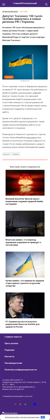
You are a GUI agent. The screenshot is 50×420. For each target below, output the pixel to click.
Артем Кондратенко (10, 11)
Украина (9, 77)
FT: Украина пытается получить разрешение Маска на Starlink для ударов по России (23, 324)
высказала (31, 137)
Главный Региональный (25, 3)
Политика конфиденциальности (21, 369)
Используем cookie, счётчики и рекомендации (22, 417)
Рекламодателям (13, 363)
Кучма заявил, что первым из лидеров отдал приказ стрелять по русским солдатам (25, 283)
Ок (43, 417)
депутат (6, 154)
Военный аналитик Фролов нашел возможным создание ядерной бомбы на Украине (24, 201)
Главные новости (13, 336)
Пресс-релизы (11, 343)
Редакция (9, 350)
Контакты (9, 356)
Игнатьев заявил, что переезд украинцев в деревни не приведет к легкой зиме (23, 242)
